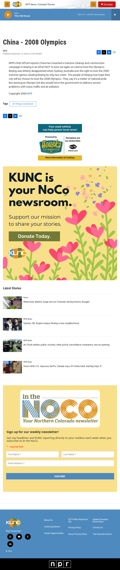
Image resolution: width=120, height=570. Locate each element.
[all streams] (115, 14)
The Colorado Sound (102, 534)
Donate (108, 4)
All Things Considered (22, 104)
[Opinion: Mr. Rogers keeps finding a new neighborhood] (12, 324)
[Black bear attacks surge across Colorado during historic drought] (12, 302)
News (25, 297)
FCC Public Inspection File (78, 520)
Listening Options (52, 527)
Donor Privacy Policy (77, 534)
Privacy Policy (74, 527)
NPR (29, 93)
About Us (48, 520)
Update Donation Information (100, 520)
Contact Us (98, 527)
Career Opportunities (54, 533)
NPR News (27, 319)
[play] (8, 14)
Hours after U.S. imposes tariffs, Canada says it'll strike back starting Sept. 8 (62, 366)
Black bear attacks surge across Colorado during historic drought (56, 301)
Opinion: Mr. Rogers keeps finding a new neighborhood (51, 323)
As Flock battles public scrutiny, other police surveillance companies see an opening (66, 344)
